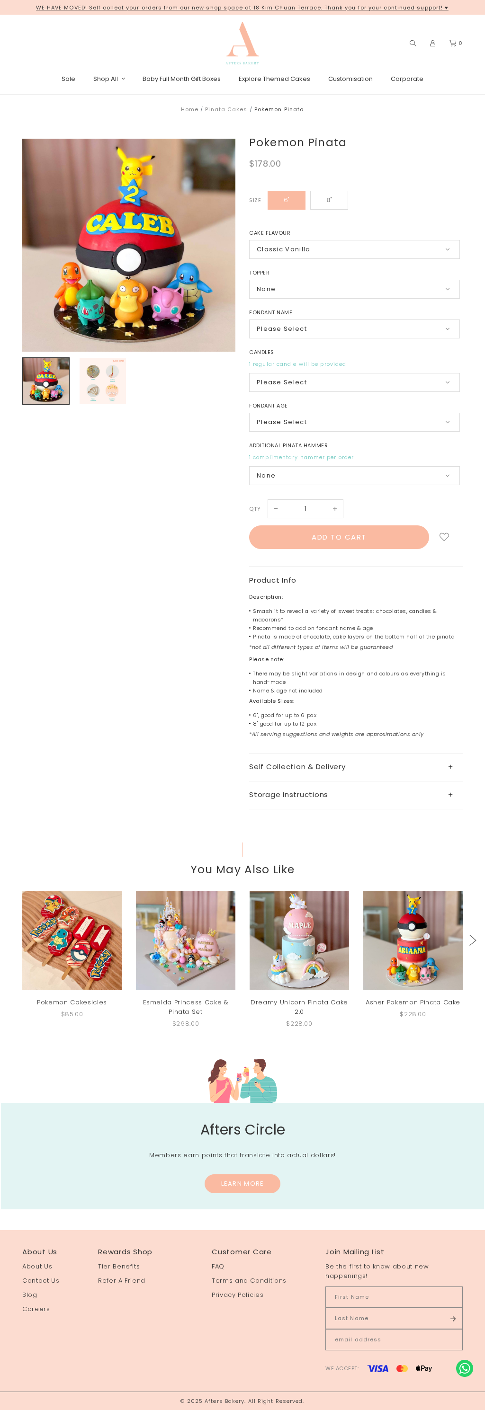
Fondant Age (268, 405)
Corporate (407, 78)
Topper (259, 272)
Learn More (242, 1183)
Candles (261, 352)
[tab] (356, 767)
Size (255, 200)
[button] (472, 940)
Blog (29, 1294)
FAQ (218, 1266)
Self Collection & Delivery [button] (297, 767)
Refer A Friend (121, 1280)
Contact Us (41, 1280)
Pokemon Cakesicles (72, 1002)
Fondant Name (271, 312)
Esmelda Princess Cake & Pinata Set (186, 1007)
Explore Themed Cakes (274, 78)
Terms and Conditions (249, 1280)
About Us (37, 1266)
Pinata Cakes (226, 109)
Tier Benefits (119, 1266)
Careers (36, 1308)
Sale (68, 78)
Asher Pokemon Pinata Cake (413, 1002)
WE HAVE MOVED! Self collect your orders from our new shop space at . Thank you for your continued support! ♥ (242, 7)
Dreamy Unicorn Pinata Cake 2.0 (299, 1007)
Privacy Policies (237, 1294)
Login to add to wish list (444, 537)
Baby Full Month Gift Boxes (182, 78)
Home (189, 109)
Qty (255, 509)
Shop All (105, 78)
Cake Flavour (270, 233)
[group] (46, 381)
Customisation (350, 78)
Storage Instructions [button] (288, 794)
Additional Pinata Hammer (288, 445)
